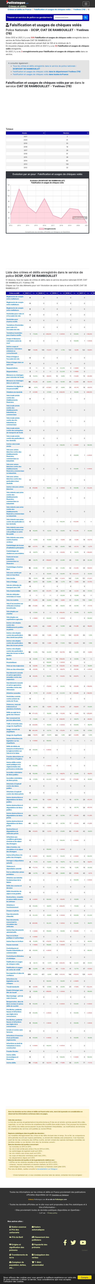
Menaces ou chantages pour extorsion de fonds (15, 376)
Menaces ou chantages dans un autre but (14, 382)
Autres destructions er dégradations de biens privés (14, 815)
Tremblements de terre (18, 1256)
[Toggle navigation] (86, 4)
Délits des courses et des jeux (14, 887)
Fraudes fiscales (12, 1051)
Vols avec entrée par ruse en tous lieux (13, 574)
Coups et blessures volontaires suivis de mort (13, 341)
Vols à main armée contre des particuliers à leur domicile (15, 438)
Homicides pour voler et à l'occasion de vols (15, 315)
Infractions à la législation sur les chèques (12, 981)
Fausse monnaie (12, 945)
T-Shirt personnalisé (38, 1263)
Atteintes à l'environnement (12, 906)
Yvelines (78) (79, 9)
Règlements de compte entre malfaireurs (14, 298)
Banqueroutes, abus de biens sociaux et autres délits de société (14, 1004)
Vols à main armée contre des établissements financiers (13, 399)
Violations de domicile (14, 392)
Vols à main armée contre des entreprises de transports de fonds (14, 430)
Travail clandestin (12, 987)
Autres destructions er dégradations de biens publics (14, 800)
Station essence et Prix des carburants (17, 1230)
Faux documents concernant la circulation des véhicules (12, 923)
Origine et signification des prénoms (16, 1247)
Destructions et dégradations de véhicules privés (12, 831)
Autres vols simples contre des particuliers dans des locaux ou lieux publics (15, 652)
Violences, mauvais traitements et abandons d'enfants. (13, 707)
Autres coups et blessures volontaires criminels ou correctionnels (14, 350)
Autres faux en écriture (14, 941)
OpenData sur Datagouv (60, 1195)
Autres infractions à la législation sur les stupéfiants (14, 741)
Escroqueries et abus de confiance (15, 974)
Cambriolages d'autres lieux (14, 568)
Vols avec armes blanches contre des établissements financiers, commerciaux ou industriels (13, 455)
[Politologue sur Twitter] (73, 1244)
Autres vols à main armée (13, 445)
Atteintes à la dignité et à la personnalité (14, 387)
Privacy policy (52, 1213)
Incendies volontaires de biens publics (14, 773)
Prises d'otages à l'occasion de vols (12, 358)
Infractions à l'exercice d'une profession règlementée (14, 1038)
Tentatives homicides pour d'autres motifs (14, 334)
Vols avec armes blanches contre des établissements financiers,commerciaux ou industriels (15, 468)
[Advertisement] (47, 108)
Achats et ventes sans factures (14, 1031)
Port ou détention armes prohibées (15, 873)
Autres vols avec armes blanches (15, 488)
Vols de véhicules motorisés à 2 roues (13, 595)
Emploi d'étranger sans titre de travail (14, 991)
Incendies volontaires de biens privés (14, 779)
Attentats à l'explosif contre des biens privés (15, 793)
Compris (84, 1277)
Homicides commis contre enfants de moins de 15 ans (13, 699)
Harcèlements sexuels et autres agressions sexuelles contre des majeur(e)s (14, 676)
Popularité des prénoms (39, 1245)
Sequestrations (11, 368)
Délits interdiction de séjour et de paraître (13, 892)
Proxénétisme (11, 662)
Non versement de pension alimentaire (13, 719)
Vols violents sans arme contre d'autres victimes (15, 540)
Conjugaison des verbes (40, 1256)
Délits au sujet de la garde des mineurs (13, 713)
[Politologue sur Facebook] (65, 1244)
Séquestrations (11, 371)
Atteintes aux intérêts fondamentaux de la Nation (14, 880)
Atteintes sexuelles (13, 693)
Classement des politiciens (40, 1238)
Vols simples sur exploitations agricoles (14, 618)
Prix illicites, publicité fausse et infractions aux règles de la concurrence (14, 1013)
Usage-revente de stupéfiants (13, 731)
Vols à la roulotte (12, 600)
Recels (8, 659)
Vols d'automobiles (13, 591)
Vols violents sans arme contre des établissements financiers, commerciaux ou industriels (15, 498)
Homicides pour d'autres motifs (12, 320)
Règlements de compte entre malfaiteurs (14, 303)
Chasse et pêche (12, 911)
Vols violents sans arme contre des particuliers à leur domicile (15, 522)
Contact (84, 1250)
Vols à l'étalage (11, 582)
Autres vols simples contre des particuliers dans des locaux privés (14, 643)
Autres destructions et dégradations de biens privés (14, 823)
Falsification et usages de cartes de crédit (14, 969)
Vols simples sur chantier (12, 613)
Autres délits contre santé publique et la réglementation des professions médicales (14, 765)
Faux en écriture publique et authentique (15, 937)
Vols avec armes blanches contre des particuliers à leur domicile (13, 480)
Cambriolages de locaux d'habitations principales (15, 546)
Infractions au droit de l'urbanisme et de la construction (14, 1046)
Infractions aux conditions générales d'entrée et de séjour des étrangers (14, 840)
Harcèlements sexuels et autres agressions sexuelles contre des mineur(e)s (14, 686)
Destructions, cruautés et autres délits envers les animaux (14, 899)
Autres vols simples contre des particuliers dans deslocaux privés (14, 635)
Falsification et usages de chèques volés (52, 9)
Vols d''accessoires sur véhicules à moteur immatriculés (14, 606)
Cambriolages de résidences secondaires (15, 552)
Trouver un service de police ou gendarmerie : (30, 17)
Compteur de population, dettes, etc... (17, 1265)
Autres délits (11, 1063)
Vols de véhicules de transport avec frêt (13, 586)
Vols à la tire (10, 578)
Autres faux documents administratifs (15, 931)
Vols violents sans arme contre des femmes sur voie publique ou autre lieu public (15, 531)
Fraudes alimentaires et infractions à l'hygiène (14, 758)
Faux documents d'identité (12, 915)
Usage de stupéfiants (14, 735)
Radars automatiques (38, 1228)
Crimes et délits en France (20, 9)
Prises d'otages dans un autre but (15, 363)
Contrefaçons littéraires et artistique (15, 957)
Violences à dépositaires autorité (13, 867)
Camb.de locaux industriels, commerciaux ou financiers (12, 560)
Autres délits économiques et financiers (12, 1057)
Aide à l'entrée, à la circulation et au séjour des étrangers (14, 849)
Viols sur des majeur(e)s (15, 666)
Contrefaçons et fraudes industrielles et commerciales (14, 950)
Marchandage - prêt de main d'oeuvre (14, 997)
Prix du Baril (17, 1237)
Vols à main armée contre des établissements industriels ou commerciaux (13, 410)
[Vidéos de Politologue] (83, 1244)
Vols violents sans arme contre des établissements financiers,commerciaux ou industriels (15, 511)
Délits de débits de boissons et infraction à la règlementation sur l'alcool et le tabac (14, 750)
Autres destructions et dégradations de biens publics (14, 807)
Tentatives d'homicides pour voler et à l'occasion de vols (14, 327)
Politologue (59, 1199)
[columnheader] (25, 133)
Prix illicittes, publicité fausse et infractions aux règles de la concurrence (14, 1023)
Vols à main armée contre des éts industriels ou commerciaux (13, 421)
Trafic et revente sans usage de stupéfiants (14, 725)
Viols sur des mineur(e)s (15, 669)
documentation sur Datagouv (47, 1169)
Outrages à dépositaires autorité (15, 862)
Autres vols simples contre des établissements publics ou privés (14, 626)
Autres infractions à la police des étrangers (14, 856)
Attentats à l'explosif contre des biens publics (13, 786)
